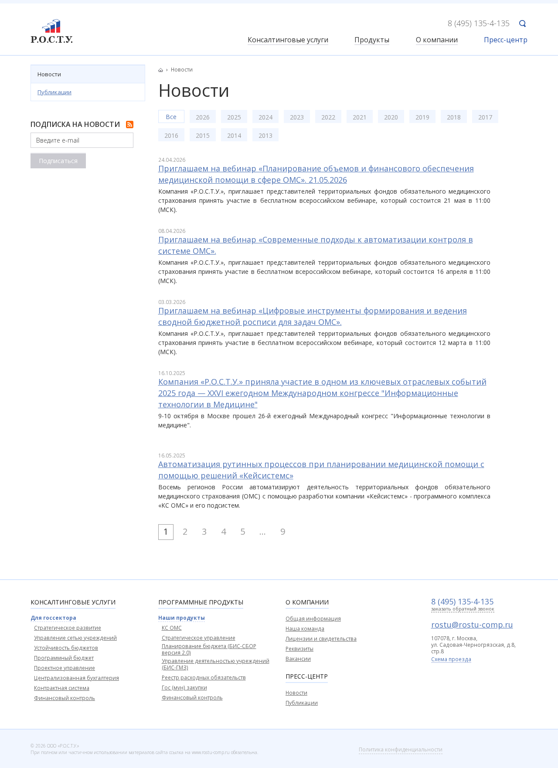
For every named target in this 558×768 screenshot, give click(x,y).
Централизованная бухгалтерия (76, 678)
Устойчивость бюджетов (66, 648)
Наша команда (305, 628)
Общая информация (313, 618)
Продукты (371, 40)
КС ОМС (172, 628)
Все (171, 117)
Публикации (54, 92)
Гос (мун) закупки (184, 687)
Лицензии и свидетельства (321, 638)
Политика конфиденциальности (400, 749)
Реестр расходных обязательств (204, 677)
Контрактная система (61, 688)
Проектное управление (64, 668)
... (262, 531)
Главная (163, 69)
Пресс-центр (505, 40)
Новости (49, 74)
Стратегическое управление (198, 638)
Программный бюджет (64, 658)
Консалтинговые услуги (288, 40)
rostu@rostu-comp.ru (472, 624)
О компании (437, 40)
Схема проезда (451, 660)
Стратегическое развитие (67, 628)
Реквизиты (299, 648)
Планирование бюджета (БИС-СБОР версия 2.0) (209, 649)
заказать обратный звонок (462, 609)
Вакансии (298, 658)
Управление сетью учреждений (75, 638)
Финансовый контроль (64, 698)
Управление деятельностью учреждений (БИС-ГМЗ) (215, 664)
